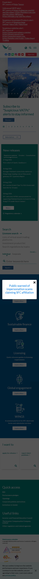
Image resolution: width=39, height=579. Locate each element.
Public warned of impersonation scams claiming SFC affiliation (19, 289)
